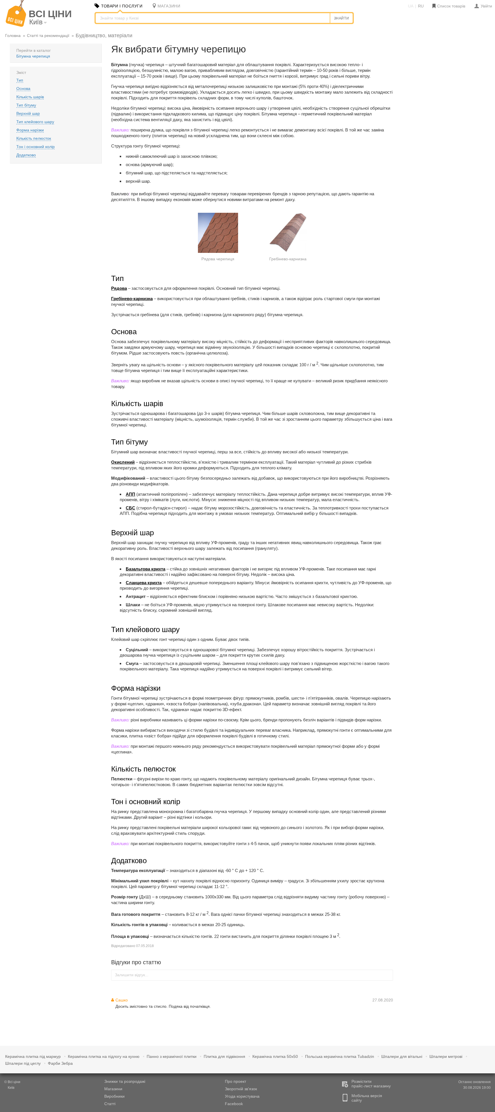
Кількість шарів (30, 97)
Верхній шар (28, 113)
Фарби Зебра (60, 1063)
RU (421, 6)
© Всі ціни (12, 1082)
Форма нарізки (30, 130)
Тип (19, 80)
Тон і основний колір (35, 146)
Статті (109, 1103)
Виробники (114, 1096)
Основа (23, 88)
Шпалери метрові (445, 1056)
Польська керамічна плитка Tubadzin (339, 1056)
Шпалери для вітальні (401, 1056)
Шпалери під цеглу (23, 1063)
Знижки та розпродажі (124, 1081)
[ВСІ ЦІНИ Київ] (16, 25)
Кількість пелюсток (33, 138)
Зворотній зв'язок (241, 1089)
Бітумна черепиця (33, 56)
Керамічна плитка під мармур (33, 1056)
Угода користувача (242, 1096)
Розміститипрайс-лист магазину (371, 1083)
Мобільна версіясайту (366, 1098)
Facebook (234, 1103)
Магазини (113, 1089)
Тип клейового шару (35, 121)
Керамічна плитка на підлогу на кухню (104, 1056)
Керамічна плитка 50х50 (275, 1056)
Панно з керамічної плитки (172, 1056)
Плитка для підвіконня (224, 1056)
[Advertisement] (446, 79)
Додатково (26, 155)
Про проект (235, 1081)
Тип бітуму (26, 105)
